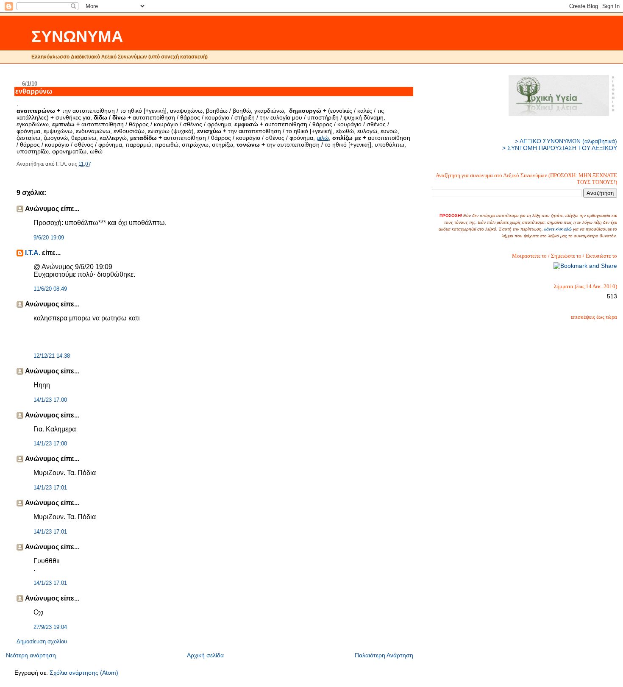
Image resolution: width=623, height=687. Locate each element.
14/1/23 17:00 (50, 400)
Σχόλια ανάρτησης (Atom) (84, 672)
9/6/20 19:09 (48, 238)
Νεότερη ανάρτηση (31, 655)
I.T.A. (32, 252)
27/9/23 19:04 (50, 627)
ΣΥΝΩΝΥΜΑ (77, 36)
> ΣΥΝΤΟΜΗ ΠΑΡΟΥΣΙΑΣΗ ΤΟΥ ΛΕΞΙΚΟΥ (559, 148)
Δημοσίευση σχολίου (42, 642)
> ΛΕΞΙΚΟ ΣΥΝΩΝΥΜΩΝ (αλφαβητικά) (566, 141)
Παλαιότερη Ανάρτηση (384, 655)
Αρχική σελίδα (205, 655)
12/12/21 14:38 (51, 356)
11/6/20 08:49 (50, 289)
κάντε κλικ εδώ (558, 229)
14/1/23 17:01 (50, 488)
